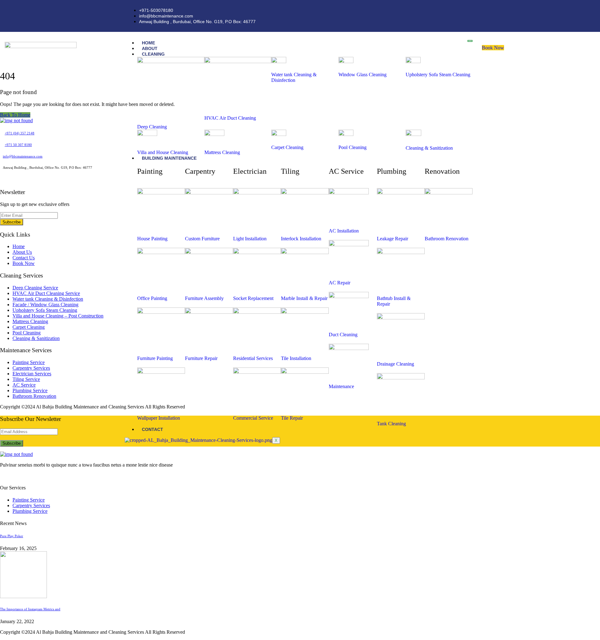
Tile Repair (292, 418)
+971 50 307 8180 (18, 145)
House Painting (152, 238)
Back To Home (15, 115)
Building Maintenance (169, 158)
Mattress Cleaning (222, 152)
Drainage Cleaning (395, 364)
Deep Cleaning (152, 126)
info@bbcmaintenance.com (22, 156)
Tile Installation (296, 358)
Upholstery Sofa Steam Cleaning (438, 74)
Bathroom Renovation (446, 238)
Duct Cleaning (343, 334)
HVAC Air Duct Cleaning (230, 118)
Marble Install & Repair (304, 298)
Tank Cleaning (391, 423)
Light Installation (250, 238)
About (150, 48)
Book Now (493, 47)
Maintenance (341, 386)
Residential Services (253, 358)
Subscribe (11, 222)
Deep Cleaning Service (35, 287)
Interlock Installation (301, 238)
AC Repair (339, 282)
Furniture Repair (201, 358)
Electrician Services (31, 373)
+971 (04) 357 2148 (19, 133)
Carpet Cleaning (287, 147)
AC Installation (344, 230)
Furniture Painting (155, 358)
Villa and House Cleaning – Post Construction (57, 315)
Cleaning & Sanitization (429, 148)
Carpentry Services (31, 368)
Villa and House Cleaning (162, 152)
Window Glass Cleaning (362, 74)
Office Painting (152, 298)
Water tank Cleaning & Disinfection (294, 77)
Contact (152, 429)
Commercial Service (253, 418)
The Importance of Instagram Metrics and (30, 609)
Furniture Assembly (204, 298)
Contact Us (23, 257)
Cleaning (153, 54)
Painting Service (28, 362)
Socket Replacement (253, 298)
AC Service (24, 385)
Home (148, 42)
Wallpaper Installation (158, 418)
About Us (22, 252)
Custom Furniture (202, 238)
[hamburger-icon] (470, 41)
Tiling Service (26, 379)
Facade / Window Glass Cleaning (45, 304)
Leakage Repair (392, 238)
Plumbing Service (30, 390)
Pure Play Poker (11, 536)
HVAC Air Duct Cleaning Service (46, 293)
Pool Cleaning (352, 147)
